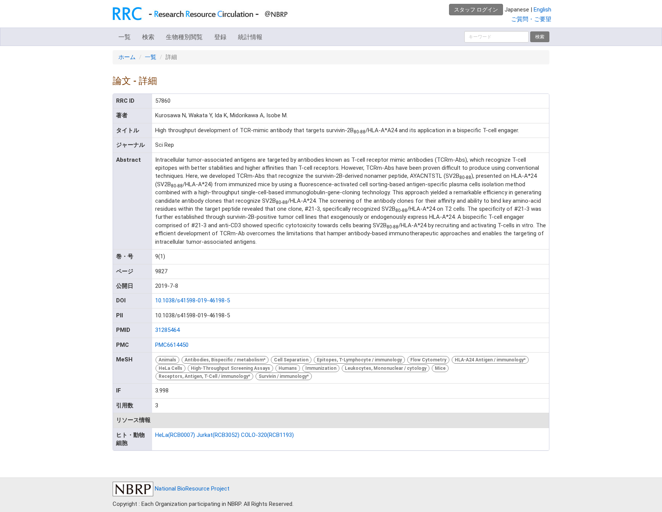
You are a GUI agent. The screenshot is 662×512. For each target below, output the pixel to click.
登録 (220, 37)
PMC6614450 (171, 344)
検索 (148, 37)
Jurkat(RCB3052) (218, 435)
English (542, 9)
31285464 (167, 330)
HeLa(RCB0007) (175, 435)
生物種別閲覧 (184, 37)
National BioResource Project (191, 488)
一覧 (124, 37)
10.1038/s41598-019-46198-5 (192, 300)
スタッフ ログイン (476, 10)
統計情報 (250, 37)
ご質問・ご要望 (531, 19)
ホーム (127, 57)
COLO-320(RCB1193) (267, 435)
